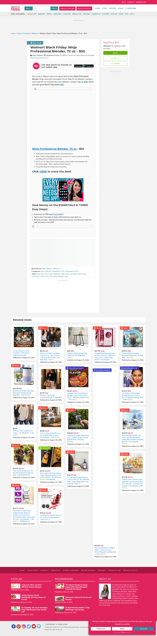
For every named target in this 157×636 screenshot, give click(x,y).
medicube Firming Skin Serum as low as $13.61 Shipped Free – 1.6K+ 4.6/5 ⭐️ (50, 517)
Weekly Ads (77, 14)
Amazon (41, 14)
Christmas (35, 276)
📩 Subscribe (130, 8)
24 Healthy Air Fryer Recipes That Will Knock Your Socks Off (34, 609)
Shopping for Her (58, 271)
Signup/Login (141, 2)
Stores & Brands (71, 570)
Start (104, 8)
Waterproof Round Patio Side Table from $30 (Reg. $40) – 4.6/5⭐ (77, 355)
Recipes (112, 8)
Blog (124, 2)
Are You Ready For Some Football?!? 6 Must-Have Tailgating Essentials (21, 353)
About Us (55, 570)
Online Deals (65, 274)
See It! (115, 53)
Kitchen (105, 14)
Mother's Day (63, 276)
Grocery (86, 14)
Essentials (96, 14)
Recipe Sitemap (88, 570)
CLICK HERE (57, 214)
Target (49, 14)
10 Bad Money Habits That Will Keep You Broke (77, 608)
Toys (126, 14)
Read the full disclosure (41, 58)
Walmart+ (56, 269)
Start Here (32, 570)
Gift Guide (53, 276)
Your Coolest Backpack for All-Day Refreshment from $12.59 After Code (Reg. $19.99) (23, 473)
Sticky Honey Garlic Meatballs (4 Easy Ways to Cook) (33, 597)
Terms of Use (114, 570)
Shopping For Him (71, 271)
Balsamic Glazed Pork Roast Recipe (78, 598)
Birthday (74, 274)
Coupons (67, 14)
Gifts (132, 14)
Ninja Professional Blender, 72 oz (54, 148)
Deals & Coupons (67, 8)
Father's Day (44, 276)
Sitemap (102, 570)
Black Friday (82, 274)
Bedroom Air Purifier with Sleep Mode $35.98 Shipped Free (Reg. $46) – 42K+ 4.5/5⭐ (23, 393)
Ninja (44, 269)
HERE (61, 84)
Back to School (84, 8)
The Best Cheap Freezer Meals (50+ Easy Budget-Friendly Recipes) (76, 587)
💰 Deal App (31, 14)
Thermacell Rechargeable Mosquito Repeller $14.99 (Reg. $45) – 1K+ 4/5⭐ (132, 355)
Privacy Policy (130, 570)
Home (97, 8)
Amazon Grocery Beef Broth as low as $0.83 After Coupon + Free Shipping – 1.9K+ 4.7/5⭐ (50, 435)
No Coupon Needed (52, 274)
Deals (120, 8)
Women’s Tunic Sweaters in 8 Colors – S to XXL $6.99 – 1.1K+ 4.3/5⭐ (23, 433)
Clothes (113, 14)
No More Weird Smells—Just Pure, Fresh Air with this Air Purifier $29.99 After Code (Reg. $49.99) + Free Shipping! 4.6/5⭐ (132, 439)
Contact (131, 2)
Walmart (58, 14)
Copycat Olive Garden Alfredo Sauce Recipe (31, 586)
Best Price (40, 274)
